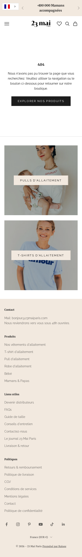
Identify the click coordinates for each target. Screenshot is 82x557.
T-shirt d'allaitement (18, 352)
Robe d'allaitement (17, 366)
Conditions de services (20, 489)
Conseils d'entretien (18, 424)
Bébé (8, 373)
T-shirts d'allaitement (41, 255)
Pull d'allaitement (17, 359)
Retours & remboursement (23, 467)
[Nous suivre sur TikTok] (52, 524)
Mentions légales (16, 496)
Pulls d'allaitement (41, 180)
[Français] (10, 6)
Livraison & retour (16, 446)
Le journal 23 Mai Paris (20, 438)
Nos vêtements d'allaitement (25, 344)
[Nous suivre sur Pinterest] (29, 524)
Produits (10, 336)
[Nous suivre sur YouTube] (40, 524)
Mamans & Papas (16, 381)
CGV (7, 482)
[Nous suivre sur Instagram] (18, 524)
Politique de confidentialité (23, 511)
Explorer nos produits (41, 101)
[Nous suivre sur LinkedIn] (63, 524)
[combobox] (10, 6)
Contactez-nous (15, 431)
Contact (10, 503)
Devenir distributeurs (19, 402)
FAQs (8, 409)
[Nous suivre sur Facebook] (6, 524)
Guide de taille (14, 417)
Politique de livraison (19, 474)
